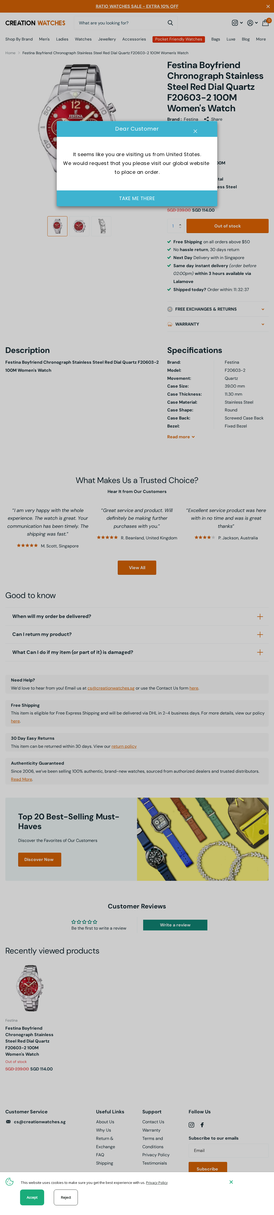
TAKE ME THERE (137, 198)
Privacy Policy (157, 1182)
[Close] (248, 1182)
